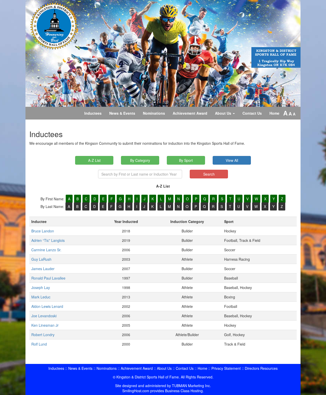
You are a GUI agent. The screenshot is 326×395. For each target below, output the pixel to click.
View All (232, 160)
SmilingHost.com (135, 390)
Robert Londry (43, 334)
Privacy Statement (226, 368)
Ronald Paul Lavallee (48, 278)
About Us (223, 113)
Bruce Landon (42, 230)
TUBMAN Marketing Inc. (191, 385)
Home (274, 113)
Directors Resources (261, 368)
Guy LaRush (41, 259)
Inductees (93, 113)
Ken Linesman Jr (45, 325)
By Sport (186, 160)
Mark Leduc (40, 296)
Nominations (154, 113)
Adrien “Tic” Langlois (48, 240)
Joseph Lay (40, 287)
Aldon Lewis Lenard (47, 306)
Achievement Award (190, 113)
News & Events (122, 113)
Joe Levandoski (44, 315)
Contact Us (252, 113)
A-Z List (94, 160)
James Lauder (43, 268)
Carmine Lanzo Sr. (46, 249)
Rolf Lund (39, 344)
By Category (140, 160)
